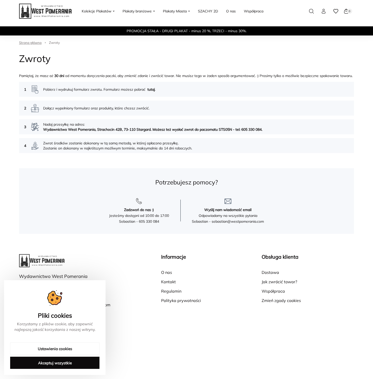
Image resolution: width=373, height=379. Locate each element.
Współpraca (273, 291)
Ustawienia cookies (55, 348)
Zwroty (54, 43)
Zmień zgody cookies (281, 300)
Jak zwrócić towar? (279, 281)
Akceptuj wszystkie (55, 363)
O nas (166, 272)
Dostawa (270, 272)
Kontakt (168, 281)
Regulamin (171, 291)
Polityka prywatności (181, 300)
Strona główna (30, 43)
